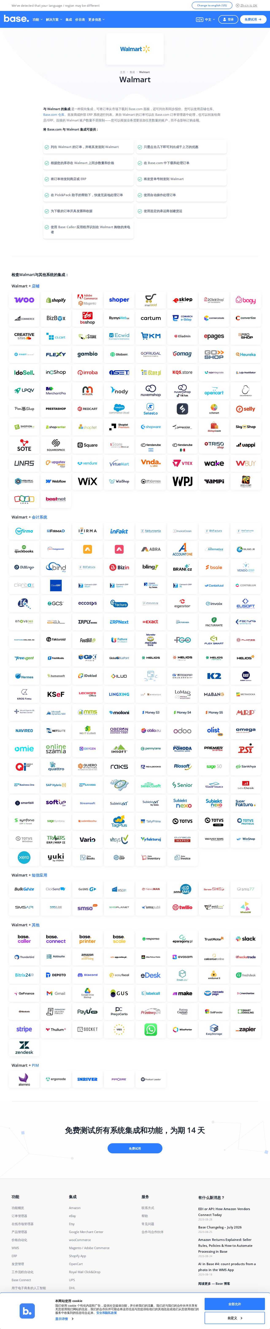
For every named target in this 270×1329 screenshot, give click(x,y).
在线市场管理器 (23, 1224)
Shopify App (77, 1256)
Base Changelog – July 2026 (220, 1227)
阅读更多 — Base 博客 (214, 1283)
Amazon (75, 1208)
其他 (35, 924)
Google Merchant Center (86, 1232)
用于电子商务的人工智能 (29, 1288)
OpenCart (75, 1264)
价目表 (80, 19)
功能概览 (18, 1208)
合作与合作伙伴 (152, 1232)
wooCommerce (80, 1240)
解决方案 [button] (52, 19)
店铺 (35, 285)
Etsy (72, 1224)
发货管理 (18, 1264)
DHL (72, 1288)
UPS (72, 1280)
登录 (231, 19)
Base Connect (21, 1280)
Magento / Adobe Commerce (89, 1248)
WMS (15, 1248)
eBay (72, 1216)
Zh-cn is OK (248, 5)
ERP (14, 1256)
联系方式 (148, 1208)
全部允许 (234, 1304)
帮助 (145, 1216)
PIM (35, 1065)
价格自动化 (19, 1240)
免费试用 (251, 19)
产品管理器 (19, 1232)
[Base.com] (16, 19)
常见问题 (148, 1224)
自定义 (232, 1318)
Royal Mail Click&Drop (84, 1272)
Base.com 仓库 (53, 114)
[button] (205, 19)
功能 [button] (36, 19)
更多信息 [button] (94, 19)
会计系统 (39, 517)
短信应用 (39, 875)
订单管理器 (19, 1216)
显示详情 (61, 1319)
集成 (69, 19)
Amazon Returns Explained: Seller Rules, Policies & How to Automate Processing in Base (225, 1245)
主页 (122, 72)
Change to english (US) (212, 5)
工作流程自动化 (23, 1272)
